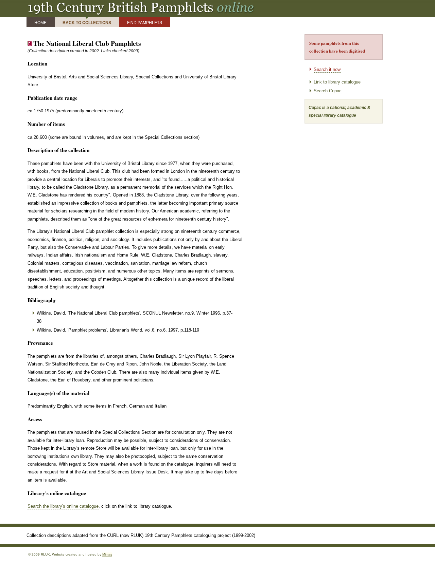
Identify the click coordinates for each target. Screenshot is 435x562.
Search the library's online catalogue (63, 506)
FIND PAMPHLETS (144, 22)
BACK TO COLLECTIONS (87, 22)
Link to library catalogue (337, 82)
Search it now (327, 69)
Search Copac (328, 90)
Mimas (107, 554)
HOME (40, 22)
